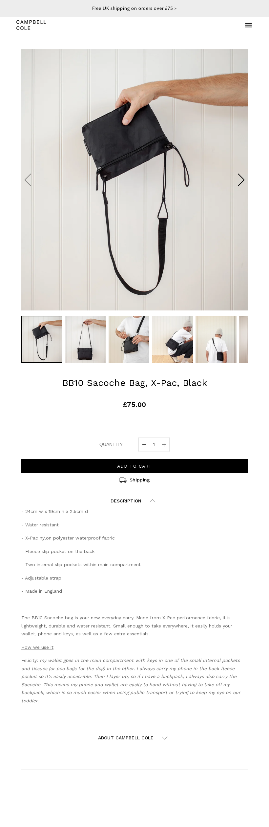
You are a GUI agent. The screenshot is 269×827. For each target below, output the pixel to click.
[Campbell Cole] (31, 25)
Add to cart (134, 466)
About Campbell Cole (126, 737)
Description (126, 500)
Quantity (111, 444)
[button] (241, 179)
